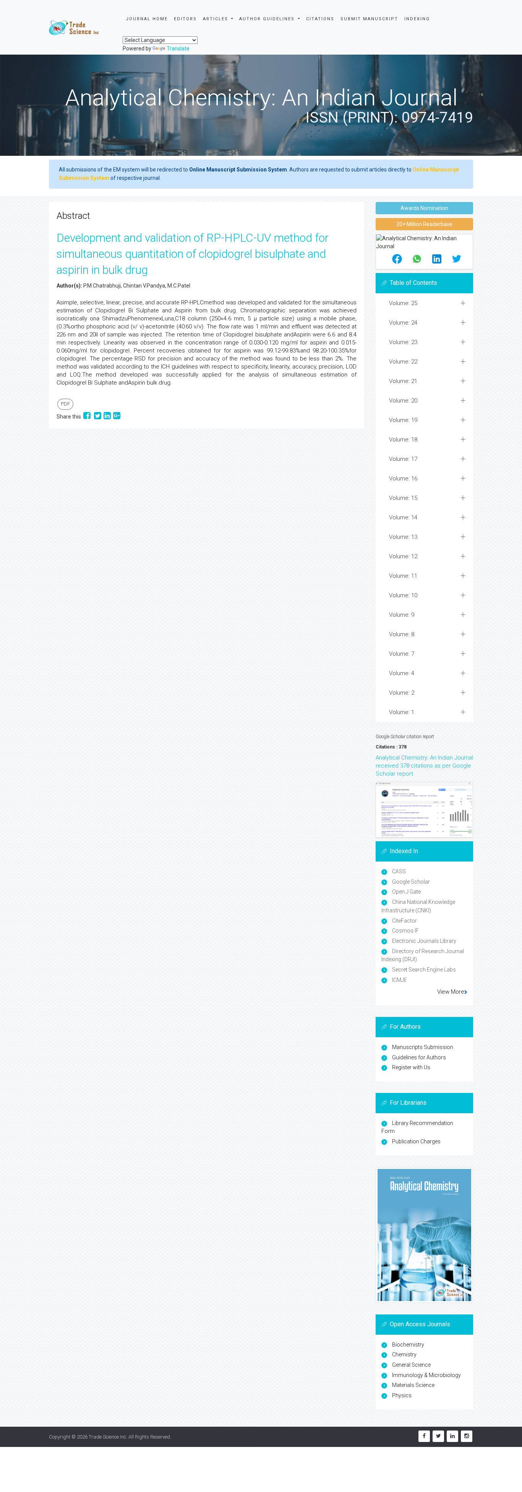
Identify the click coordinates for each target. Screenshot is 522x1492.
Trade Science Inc (107, 1437)
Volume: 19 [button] (403, 420)
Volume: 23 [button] (403, 342)
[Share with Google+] (116, 417)
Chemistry (404, 1354)
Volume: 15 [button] (403, 498)
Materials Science (413, 1385)
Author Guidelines (268, 18)
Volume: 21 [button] (403, 381)
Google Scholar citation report (405, 736)
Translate (178, 48)
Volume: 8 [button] (401, 634)
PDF (65, 404)
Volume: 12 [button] (403, 556)
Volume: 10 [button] (403, 595)
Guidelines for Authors (419, 1057)
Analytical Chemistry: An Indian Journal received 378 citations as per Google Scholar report (424, 765)
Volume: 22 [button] (403, 361)
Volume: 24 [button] (403, 322)
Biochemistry (408, 1345)
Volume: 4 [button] (401, 673)
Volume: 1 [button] (401, 712)
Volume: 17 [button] (403, 459)
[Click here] (424, 809)
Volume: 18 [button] (403, 439)
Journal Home (147, 18)
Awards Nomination (424, 208)
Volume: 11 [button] (403, 575)
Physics (402, 1395)
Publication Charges (416, 1141)
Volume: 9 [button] (401, 614)
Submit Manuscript (369, 18)
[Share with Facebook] (87, 417)
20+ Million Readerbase (424, 224)
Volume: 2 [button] (401, 692)
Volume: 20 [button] (403, 400)
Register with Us (411, 1067)
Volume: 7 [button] (401, 653)
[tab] (424, 303)
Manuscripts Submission (422, 1047)
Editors (185, 18)
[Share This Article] (397, 259)
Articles (216, 18)
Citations (320, 18)
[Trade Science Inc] (74, 27)
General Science (411, 1365)
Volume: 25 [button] (403, 303)
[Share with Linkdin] (107, 417)
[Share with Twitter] (97, 417)
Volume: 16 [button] (403, 478)
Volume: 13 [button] (403, 536)
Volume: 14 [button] (403, 517)
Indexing (417, 18)
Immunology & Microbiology (426, 1375)
